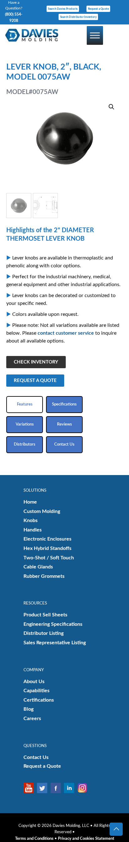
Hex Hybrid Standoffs (47, 548)
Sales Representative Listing (54, 642)
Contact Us (36, 757)
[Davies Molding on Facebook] (57, 788)
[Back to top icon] (116, 829)
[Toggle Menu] (95, 35)
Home (30, 502)
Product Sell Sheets (45, 614)
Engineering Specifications (52, 624)
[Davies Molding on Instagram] (84, 788)
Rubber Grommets (43, 576)
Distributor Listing (43, 633)
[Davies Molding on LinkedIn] (70, 788)
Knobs (30, 520)
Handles (32, 529)
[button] (112, 107)
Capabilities (36, 690)
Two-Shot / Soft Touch (48, 557)
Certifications (38, 700)
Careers (32, 718)
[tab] (24, 404)
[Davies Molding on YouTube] (30, 788)
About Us (33, 681)
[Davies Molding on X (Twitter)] (43, 788)
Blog (28, 709)
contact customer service (66, 333)
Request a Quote (42, 766)
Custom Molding (41, 511)
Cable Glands (38, 566)
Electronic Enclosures (47, 538)
